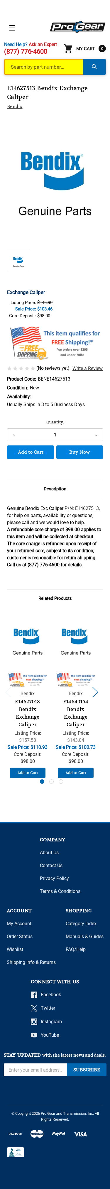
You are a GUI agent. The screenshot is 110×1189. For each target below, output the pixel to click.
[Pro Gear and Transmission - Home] (78, 27)
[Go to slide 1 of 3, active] (42, 781)
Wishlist (15, 949)
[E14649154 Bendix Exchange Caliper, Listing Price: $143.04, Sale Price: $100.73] (75, 641)
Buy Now (79, 452)
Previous (8, 692)
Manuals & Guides (85, 936)
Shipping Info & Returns (31, 962)
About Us (49, 852)
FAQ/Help (76, 949)
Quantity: (55, 422)
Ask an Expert (43, 44)
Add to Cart (27, 772)
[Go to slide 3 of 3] (61, 781)
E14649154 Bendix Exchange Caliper (75, 713)
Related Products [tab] (55, 598)
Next (95, 692)
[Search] (94, 67)
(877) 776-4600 (25, 51)
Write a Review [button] (87, 368)
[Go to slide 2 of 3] (51, 781)
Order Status (20, 936)
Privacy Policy (54, 878)
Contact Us (51, 865)
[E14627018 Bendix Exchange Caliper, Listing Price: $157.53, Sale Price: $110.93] (27, 641)
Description (55, 489)
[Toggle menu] (12, 28)
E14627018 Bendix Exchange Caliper (27, 713)
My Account (19, 923)
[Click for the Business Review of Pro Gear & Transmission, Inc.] (15, 1152)
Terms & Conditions (60, 891)
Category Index (81, 923)
